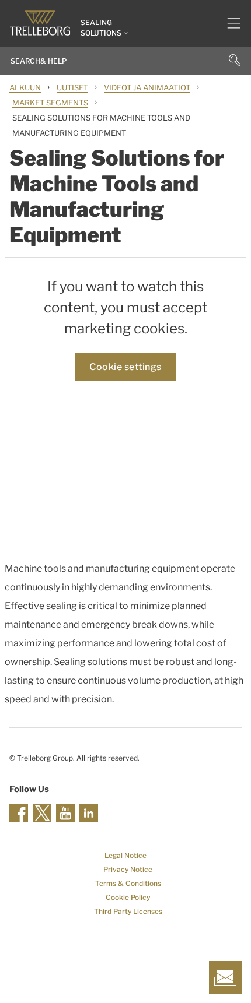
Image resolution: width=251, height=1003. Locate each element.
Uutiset (72, 87)
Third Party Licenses (128, 911)
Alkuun (25, 87)
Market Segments (50, 102)
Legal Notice (125, 855)
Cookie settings (125, 366)
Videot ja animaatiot (147, 87)
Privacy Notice (127, 869)
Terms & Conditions (128, 883)
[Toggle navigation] (229, 23)
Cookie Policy (128, 897)
